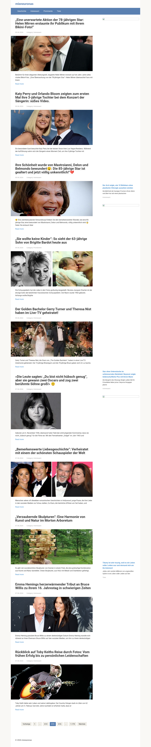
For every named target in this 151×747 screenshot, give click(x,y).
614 (45, 724)
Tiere (59, 11)
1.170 (72, 724)
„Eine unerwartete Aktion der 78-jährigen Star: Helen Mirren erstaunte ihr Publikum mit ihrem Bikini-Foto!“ (49, 23)
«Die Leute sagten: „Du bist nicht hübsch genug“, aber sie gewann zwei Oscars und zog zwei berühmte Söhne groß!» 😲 (51, 380)
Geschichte (21, 11)
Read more (19, 84)
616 (59, 724)
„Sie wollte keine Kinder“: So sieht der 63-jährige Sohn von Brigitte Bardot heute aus (51, 240)
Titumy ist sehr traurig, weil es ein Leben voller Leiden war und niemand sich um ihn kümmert (119, 565)
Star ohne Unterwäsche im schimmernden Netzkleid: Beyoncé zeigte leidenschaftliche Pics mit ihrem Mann (119, 374)
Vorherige (26, 724)
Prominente (48, 11)
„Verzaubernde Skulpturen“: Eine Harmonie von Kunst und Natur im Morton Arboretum (50, 518)
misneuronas (24, 4)
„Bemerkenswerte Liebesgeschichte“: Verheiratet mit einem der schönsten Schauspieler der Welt (51, 451)
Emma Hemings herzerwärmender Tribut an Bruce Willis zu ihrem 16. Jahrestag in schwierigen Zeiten (53, 586)
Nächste (82, 724)
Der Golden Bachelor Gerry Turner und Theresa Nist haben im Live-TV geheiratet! (53, 311)
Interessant (35, 11)
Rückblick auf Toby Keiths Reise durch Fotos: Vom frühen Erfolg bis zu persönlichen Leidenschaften (52, 654)
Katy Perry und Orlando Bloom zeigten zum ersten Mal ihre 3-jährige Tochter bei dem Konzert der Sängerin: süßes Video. (52, 97)
